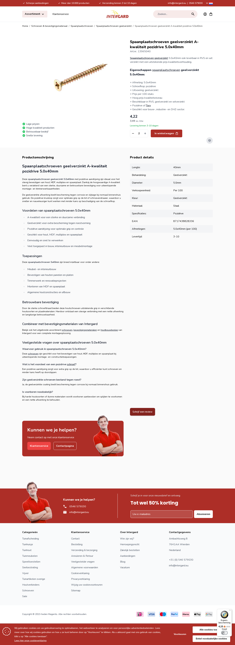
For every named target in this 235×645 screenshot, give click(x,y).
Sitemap (75, 590)
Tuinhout (26, 550)
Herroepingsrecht (129, 544)
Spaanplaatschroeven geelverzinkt (114, 26)
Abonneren (203, 514)
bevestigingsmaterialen (85, 330)
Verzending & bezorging (84, 550)
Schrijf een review (143, 412)
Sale (24, 596)
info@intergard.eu (177, 3)
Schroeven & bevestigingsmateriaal (49, 26)
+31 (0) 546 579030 (181, 560)
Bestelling (76, 544)
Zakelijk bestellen (130, 550)
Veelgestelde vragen (82, 561)
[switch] (224, 633)
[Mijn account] (205, 14)
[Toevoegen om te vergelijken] (209, 140)
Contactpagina (65, 446)
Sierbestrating (30, 567)
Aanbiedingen (127, 556)
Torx (148, 105)
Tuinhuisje (27, 544)
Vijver (25, 573)
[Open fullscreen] (81, 76)
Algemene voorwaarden (84, 567)
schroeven (67, 330)
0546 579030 (196, 3)
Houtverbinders (30, 585)
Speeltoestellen (31, 561)
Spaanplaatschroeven (82, 26)
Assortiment (33, 14)
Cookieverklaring (80, 573)
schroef (71, 364)
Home (25, 26)
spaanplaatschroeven (166, 70)
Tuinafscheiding (30, 538)
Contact (75, 538)
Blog (122, 561)
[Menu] (230, 611)
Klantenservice (60, 14)
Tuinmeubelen (30, 556)
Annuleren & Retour (82, 556)
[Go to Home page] (117, 14)
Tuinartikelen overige (33, 579)
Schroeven (28, 590)
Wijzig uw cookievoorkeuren (86, 585)
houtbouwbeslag (109, 330)
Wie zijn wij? (127, 538)
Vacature (125, 567)
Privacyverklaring (80, 579)
